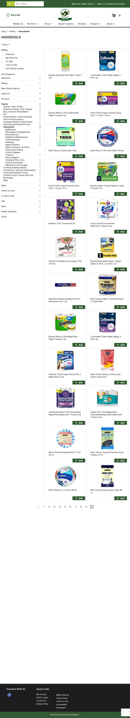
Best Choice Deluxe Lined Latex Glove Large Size (105, 375)
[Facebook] (9, 695)
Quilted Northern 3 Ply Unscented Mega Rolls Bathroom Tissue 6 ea (65, 413)
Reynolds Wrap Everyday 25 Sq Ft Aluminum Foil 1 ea (64, 300)
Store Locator (42, 697)
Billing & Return (62, 695)
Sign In (100, 4)
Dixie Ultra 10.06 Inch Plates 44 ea (107, 150)
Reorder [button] (15, 15)
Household (24, 31)
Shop (3, 31)
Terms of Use (62, 701)
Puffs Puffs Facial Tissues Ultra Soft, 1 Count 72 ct (64, 187)
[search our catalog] (17, 3)
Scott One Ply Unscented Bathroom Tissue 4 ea (103, 224)
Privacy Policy (62, 698)
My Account (41, 694)
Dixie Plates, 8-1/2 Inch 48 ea (63, 490)
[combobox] (11, 3)
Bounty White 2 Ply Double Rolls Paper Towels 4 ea (64, 114)
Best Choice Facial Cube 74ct (63, 150)
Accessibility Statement (61, 706)
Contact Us (41, 701)
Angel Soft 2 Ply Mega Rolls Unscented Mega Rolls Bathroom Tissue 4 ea (106, 414)
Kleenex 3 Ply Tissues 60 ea (62, 223)
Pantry (12, 31)
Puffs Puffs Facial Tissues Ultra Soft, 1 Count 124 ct (106, 114)
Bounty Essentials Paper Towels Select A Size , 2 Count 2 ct (106, 262)
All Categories (8, 74)
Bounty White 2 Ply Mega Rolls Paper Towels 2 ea (63, 337)
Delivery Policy (42, 704)
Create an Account (116, 4)
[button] (39, 78)
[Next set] (91, 506)
